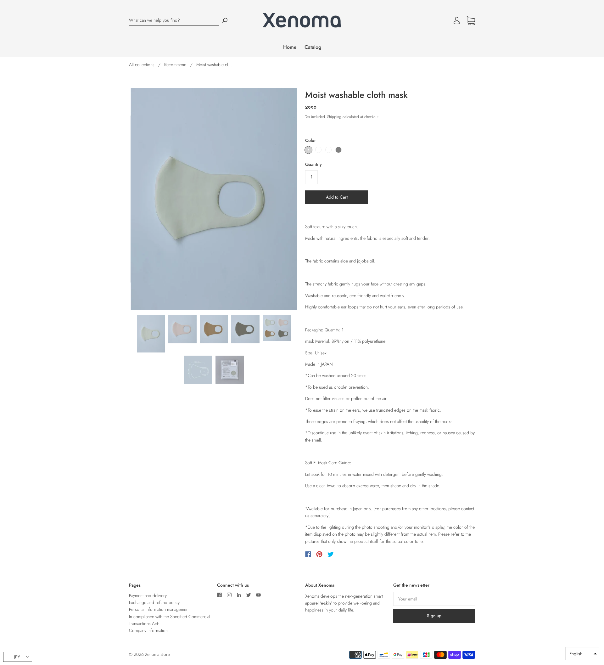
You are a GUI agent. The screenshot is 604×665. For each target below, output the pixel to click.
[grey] (338, 150)
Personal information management (159, 609)
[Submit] (225, 20)
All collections (141, 64)
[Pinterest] (319, 554)
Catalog (313, 47)
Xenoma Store (157, 654)
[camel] (328, 150)
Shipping (334, 117)
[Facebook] (308, 554)
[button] (582, 653)
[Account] (457, 20)
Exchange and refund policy (154, 602)
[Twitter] (330, 554)
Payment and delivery (148, 595)
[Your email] (434, 599)
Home (290, 47)
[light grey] (308, 150)
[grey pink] (318, 150)
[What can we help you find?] (174, 20)
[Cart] (470, 22)
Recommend (175, 64)
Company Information (148, 630)
